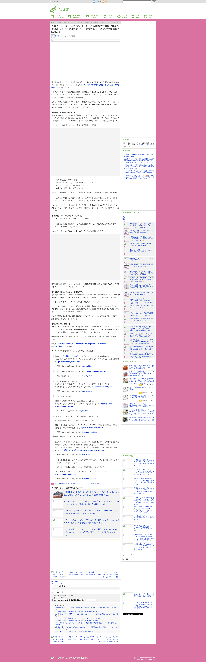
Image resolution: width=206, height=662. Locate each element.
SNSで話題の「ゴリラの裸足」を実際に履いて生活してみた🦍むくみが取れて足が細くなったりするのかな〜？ (141, 225)
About (55, 658)
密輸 (92, 484)
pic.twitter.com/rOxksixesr (64, 406)
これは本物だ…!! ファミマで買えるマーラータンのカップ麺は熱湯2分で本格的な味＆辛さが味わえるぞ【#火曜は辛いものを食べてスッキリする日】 (142, 355)
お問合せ (85, 658)
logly (154, 361)
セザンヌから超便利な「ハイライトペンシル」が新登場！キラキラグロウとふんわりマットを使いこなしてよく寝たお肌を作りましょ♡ (141, 301)
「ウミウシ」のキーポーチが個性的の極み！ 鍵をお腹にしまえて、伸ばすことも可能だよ (144, 595)
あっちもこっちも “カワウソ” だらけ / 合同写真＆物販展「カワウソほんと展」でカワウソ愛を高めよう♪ (144, 528)
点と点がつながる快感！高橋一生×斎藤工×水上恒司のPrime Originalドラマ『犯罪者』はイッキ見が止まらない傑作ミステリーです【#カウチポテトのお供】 (139, 160)
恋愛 (104, 15)
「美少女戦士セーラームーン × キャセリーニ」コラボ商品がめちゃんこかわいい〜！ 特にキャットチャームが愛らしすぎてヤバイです (102, 574)
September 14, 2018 (89, 432)
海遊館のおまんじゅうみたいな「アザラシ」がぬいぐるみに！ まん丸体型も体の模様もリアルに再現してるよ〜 (144, 490)
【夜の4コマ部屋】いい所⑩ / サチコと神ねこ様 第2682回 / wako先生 (77, 620)
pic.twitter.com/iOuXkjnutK (102, 387)
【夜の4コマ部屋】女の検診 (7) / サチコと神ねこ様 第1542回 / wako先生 (78, 618)
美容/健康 (70, 15)
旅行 (132, 15)
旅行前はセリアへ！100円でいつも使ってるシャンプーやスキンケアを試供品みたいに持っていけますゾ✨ (142, 238)
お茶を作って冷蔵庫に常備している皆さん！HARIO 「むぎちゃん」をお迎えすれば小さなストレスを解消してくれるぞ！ (141, 328)
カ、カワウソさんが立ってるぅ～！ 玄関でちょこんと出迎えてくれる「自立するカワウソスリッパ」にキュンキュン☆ (144, 472)
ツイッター (78, 484)
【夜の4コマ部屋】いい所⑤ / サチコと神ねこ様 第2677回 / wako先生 (141, 319)
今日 (124, 216)
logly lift (118, 488)
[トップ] (51, 22)
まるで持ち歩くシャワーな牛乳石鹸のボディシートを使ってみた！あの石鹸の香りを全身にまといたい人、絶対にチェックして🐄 (141, 314)
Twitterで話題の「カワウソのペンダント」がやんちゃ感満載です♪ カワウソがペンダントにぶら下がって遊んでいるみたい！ (144, 537)
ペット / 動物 (59, 484)
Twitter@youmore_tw (66, 344)
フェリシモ (86, 484)
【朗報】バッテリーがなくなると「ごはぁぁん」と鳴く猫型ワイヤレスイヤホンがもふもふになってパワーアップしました (141, 336)
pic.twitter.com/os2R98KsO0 (93, 450)
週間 (124, 218)
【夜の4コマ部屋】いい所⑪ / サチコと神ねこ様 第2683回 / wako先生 (77, 611)
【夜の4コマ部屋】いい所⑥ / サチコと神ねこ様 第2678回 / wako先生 (141, 306)
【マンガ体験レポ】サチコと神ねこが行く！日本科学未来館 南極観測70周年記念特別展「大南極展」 (139, 171)
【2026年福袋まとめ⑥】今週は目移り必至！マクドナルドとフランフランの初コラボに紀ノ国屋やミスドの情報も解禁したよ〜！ (141, 349)
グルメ (119, 15)
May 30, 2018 (83, 411)
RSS (103, 1)
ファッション (89, 15)
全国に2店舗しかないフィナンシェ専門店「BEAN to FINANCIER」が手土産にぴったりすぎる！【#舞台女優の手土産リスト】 (141, 342)
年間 (124, 221)
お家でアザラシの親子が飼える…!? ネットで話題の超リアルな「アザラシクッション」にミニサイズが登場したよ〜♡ (144, 509)
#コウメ (80, 450)
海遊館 (97, 484)
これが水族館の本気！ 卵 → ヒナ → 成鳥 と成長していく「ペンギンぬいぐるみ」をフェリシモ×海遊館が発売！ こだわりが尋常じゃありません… (91, 532)
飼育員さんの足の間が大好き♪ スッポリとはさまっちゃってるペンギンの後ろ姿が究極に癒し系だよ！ (144, 481)
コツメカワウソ (69, 484)
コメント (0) (54, 581)
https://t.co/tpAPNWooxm (96, 371)
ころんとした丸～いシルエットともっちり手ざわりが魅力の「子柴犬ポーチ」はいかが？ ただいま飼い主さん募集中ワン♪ (144, 605)
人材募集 (69, 658)
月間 (124, 219)
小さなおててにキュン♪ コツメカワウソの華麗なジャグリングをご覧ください (144, 517)
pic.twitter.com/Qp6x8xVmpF (69, 362)
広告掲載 (77, 658)
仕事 (145, 15)
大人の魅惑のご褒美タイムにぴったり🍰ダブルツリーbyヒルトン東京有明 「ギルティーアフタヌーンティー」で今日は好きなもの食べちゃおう (139, 177)
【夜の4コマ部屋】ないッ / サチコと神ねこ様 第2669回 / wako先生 (77, 631)
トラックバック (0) (56, 583)
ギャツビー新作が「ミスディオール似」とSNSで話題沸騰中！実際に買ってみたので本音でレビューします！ (141, 286)
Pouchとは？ (55, 1)
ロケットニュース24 (146, 144)
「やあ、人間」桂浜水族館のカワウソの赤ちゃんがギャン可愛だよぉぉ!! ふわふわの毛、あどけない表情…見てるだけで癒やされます (144, 501)
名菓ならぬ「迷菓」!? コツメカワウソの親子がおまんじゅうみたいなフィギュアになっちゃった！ (144, 462)
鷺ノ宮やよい (59, 36)
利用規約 (61, 658)
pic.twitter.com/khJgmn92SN (65, 474)
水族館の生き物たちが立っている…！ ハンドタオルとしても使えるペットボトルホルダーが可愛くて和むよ (144, 546)
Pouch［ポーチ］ (55, 6)
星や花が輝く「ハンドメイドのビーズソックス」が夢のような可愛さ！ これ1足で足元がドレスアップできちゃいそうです (69, 574)
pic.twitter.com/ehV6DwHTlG (93, 428)
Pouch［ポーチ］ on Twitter (96, 1)
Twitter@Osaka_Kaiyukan (85, 344)
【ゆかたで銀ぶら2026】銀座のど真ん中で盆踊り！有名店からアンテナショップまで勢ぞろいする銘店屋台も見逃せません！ (139, 166)
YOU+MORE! (101, 344)
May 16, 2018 (87, 366)
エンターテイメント (56, 15)
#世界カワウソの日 (71, 356)
